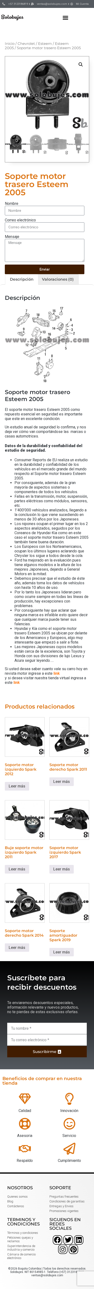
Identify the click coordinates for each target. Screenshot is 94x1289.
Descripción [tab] (22, 279)
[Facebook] (57, 1240)
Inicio (9, 43)
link (57, 673)
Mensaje (12, 236)
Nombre (11, 203)
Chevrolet (26, 43)
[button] (65, 17)
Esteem (45, 43)
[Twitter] (68, 1240)
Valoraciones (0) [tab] (58, 279)
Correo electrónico (20, 220)
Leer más (17, 786)
